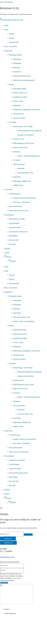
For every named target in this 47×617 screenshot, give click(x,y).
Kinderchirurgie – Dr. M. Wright (22, 126)
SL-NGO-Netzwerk (14, 194)
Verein (6, 30)
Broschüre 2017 (14, 240)
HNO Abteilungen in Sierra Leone (23, 143)
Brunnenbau (17, 105)
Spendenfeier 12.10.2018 (16, 219)
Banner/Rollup (13, 236)
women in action (18, 101)
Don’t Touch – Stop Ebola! (21, 202)
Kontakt (6, 253)
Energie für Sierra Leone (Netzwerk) (24, 198)
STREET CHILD (18, 185)
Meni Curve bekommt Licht (21, 76)
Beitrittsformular (14, 42)
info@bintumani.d (6, 557)
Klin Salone (16, 160)
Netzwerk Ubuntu (18, 114)
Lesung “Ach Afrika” (19, 118)
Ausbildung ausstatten (20, 97)
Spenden (7, 248)
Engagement (8, 51)
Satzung (11, 38)
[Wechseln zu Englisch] (12, 261)
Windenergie (17, 63)
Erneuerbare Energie (15, 55)
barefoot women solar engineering (23, 80)
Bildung (11, 84)
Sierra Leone (8, 189)
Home (6, 25)
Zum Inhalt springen (6, 2)
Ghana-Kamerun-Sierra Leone (18, 232)
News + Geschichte (10, 46)
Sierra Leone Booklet (15, 206)
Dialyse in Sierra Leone (20, 147)
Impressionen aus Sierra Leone (18, 210)
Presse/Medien (9, 215)
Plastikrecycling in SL (20, 93)
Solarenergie (17, 59)
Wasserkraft (17, 72)
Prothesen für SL (18, 139)
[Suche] (28, 534)
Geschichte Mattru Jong (25, 173)
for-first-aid (16, 152)
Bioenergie (16, 67)
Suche (2, 534)
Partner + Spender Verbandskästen (28, 156)
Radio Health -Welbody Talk (22, 181)
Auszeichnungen (14, 223)
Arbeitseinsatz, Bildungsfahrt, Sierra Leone (26, 109)
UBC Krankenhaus (19, 164)
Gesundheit (12, 122)
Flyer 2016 (12, 244)
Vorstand (11, 34)
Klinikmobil (20, 168)
